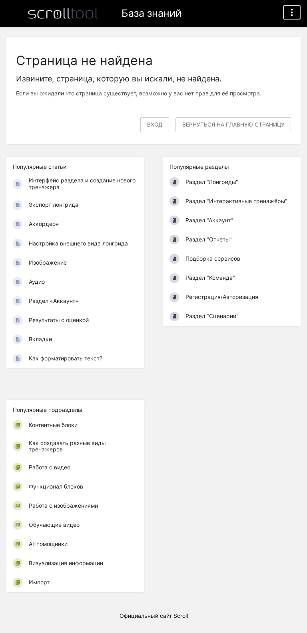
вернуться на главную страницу (233, 124)
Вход (154, 124)
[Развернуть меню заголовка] (292, 12)
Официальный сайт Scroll (154, 615)
